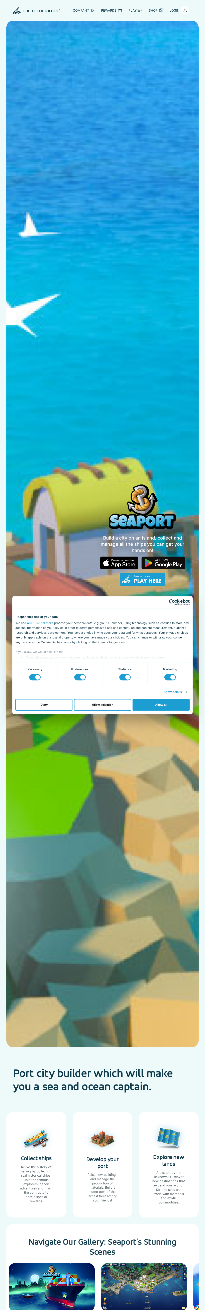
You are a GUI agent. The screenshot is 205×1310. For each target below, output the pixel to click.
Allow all (161, 704)
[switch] (80, 677)
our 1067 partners (40, 623)
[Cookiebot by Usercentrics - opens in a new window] (172, 602)
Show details (173, 692)
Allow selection (102, 704)
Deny (44, 704)
